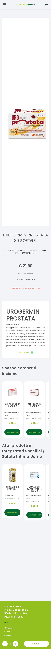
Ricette (7, 635)
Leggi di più (24, 352)
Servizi (7, 632)
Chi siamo (9, 628)
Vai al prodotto (13, 432)
